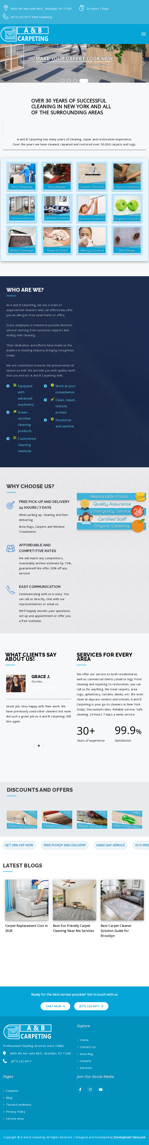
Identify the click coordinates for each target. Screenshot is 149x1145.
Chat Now (53, 1006)
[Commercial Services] (22, 208)
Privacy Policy (15, 1111)
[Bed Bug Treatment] (127, 240)
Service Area (15, 1118)
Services (86, 1068)
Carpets (85, 1061)
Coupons (12, 1091)
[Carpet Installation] (127, 176)
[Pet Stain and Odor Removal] (57, 240)
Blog (9, 1098)
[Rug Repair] (57, 176)
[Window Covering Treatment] (92, 208)
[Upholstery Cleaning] (57, 208)
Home (84, 1040)
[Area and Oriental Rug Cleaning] (22, 176)
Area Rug (86, 1054)
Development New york (129, 1137)
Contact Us (88, 1047)
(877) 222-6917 (89, 1006)
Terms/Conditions (18, 1104)
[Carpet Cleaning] (92, 176)
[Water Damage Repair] (22, 240)
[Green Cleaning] (127, 208)
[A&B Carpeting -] (24, 34)
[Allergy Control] (92, 240)
